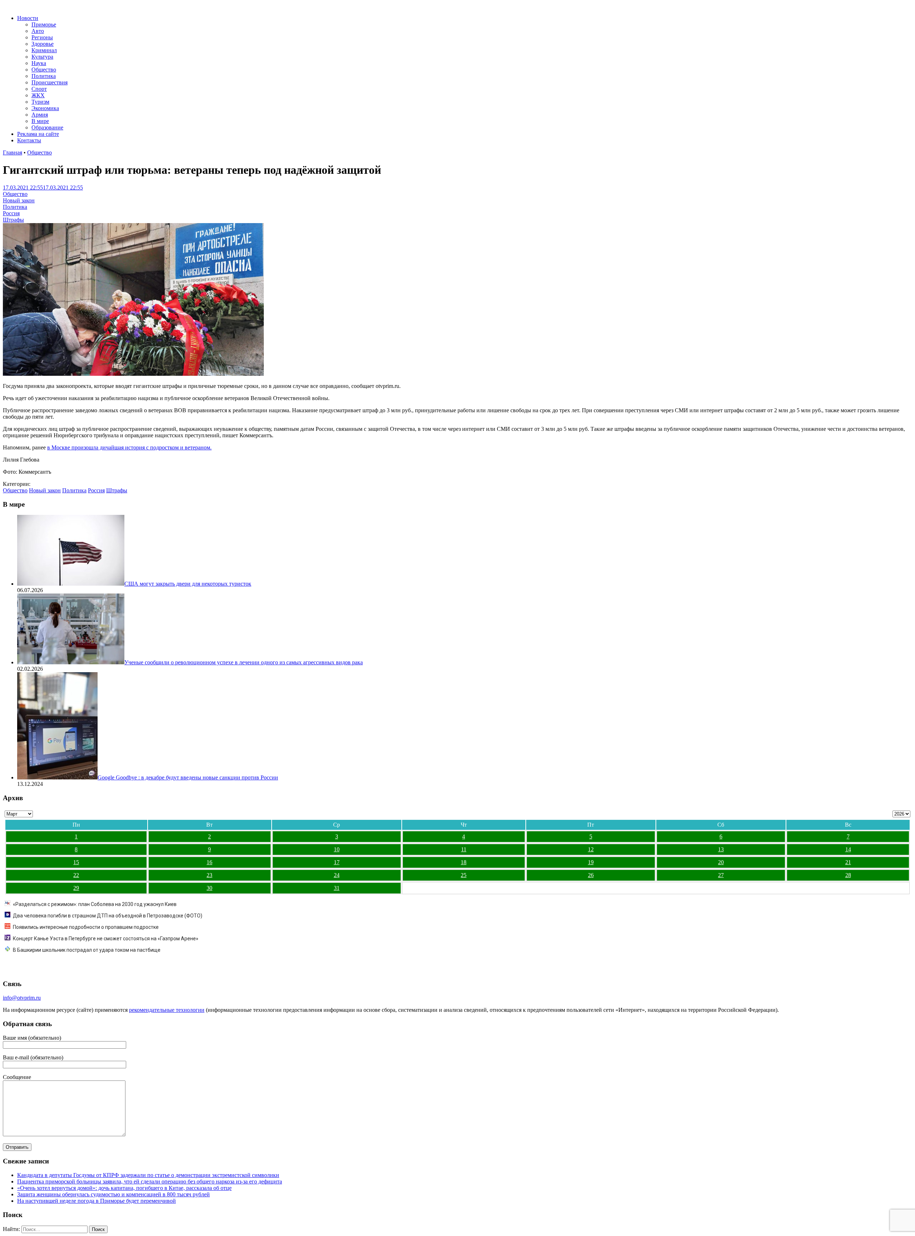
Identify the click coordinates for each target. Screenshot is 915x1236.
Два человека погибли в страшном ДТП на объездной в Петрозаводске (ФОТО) (107, 916)
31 (337, 888)
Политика (43, 76)
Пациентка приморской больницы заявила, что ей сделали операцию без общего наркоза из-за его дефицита (149, 1181)
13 (721, 849)
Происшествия (49, 82)
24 (337, 875)
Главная (12, 152)
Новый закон (19, 200)
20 (721, 862)
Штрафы (13, 220)
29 (76, 888)
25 (463, 875)
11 (463, 849)
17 (337, 862)
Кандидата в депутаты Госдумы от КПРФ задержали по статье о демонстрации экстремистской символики (148, 1175)
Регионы (42, 37)
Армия (39, 115)
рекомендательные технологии (166, 1010)
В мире (40, 121)
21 (848, 862)
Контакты (29, 140)
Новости (27, 18)
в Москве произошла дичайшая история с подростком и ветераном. (129, 447)
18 (463, 862)
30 (209, 888)
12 (591, 849)
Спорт (39, 89)
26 (591, 875)
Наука (38, 63)
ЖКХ (38, 95)
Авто (37, 31)
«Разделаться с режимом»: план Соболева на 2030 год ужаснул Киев (95, 904)
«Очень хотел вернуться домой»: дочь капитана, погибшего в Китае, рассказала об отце (124, 1188)
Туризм (40, 102)
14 (848, 849)
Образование (47, 127)
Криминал (44, 50)
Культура (42, 57)
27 (721, 875)
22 (76, 875)
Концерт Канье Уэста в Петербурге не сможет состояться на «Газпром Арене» (105, 938)
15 (76, 862)
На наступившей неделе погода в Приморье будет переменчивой (96, 1201)
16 (209, 862)
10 (337, 849)
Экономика (45, 108)
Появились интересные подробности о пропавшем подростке (86, 927)
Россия (11, 213)
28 (848, 875)
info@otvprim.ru (22, 998)
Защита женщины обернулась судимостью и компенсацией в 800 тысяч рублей (113, 1194)
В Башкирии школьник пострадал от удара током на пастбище (86, 950)
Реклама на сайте (38, 134)
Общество (43, 70)
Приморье (43, 24)
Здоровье (42, 44)
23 (209, 875)
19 (591, 862)
